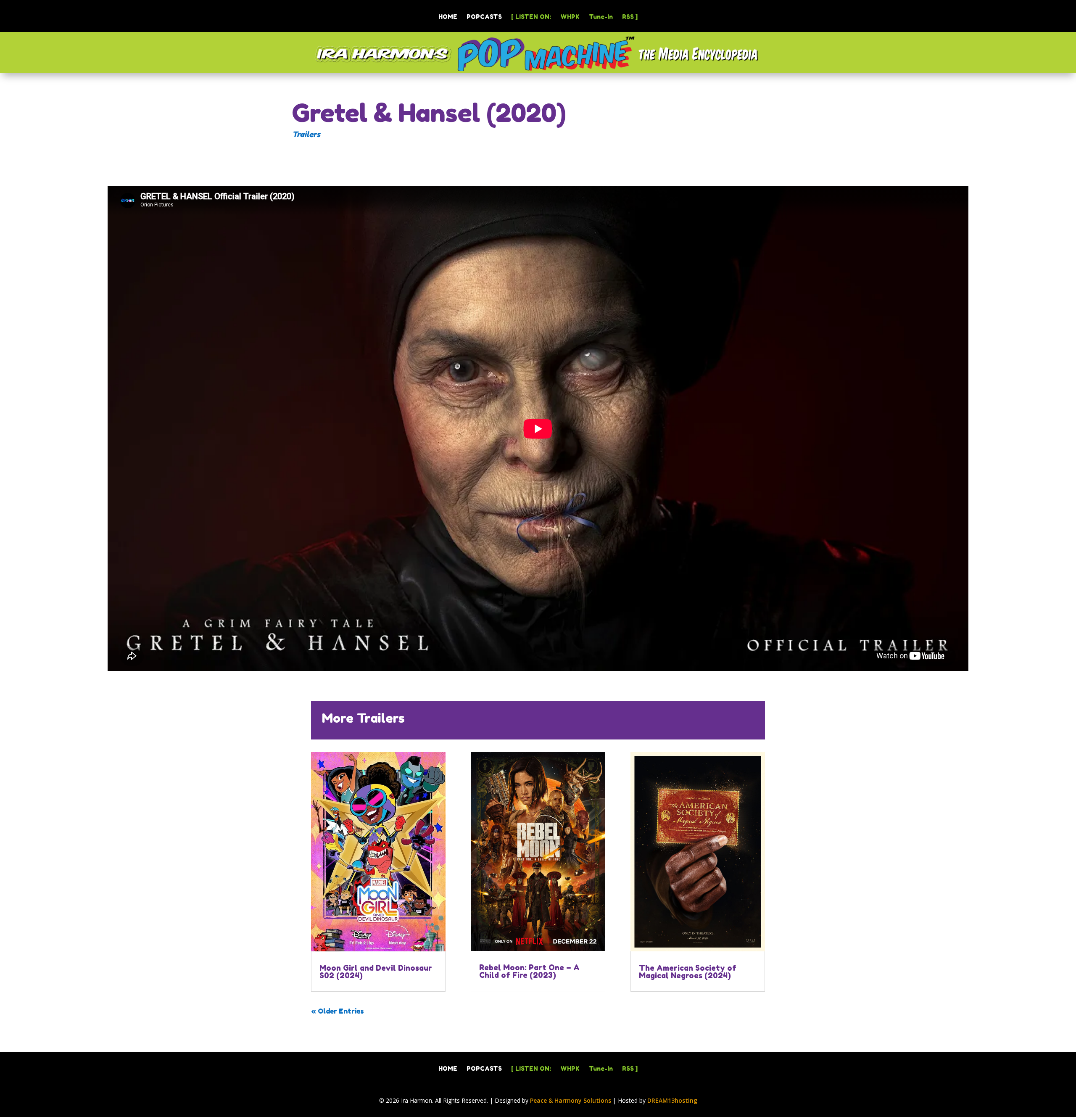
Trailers (306, 134)
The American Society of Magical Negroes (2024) (687, 971)
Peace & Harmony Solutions (570, 1100)
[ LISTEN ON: (531, 17)
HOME (447, 17)
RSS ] (630, 17)
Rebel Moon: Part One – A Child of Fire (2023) (529, 971)
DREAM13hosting (672, 1100)
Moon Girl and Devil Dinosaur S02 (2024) (375, 971)
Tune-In (601, 17)
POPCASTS (484, 17)
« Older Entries (337, 1011)
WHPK (570, 17)
